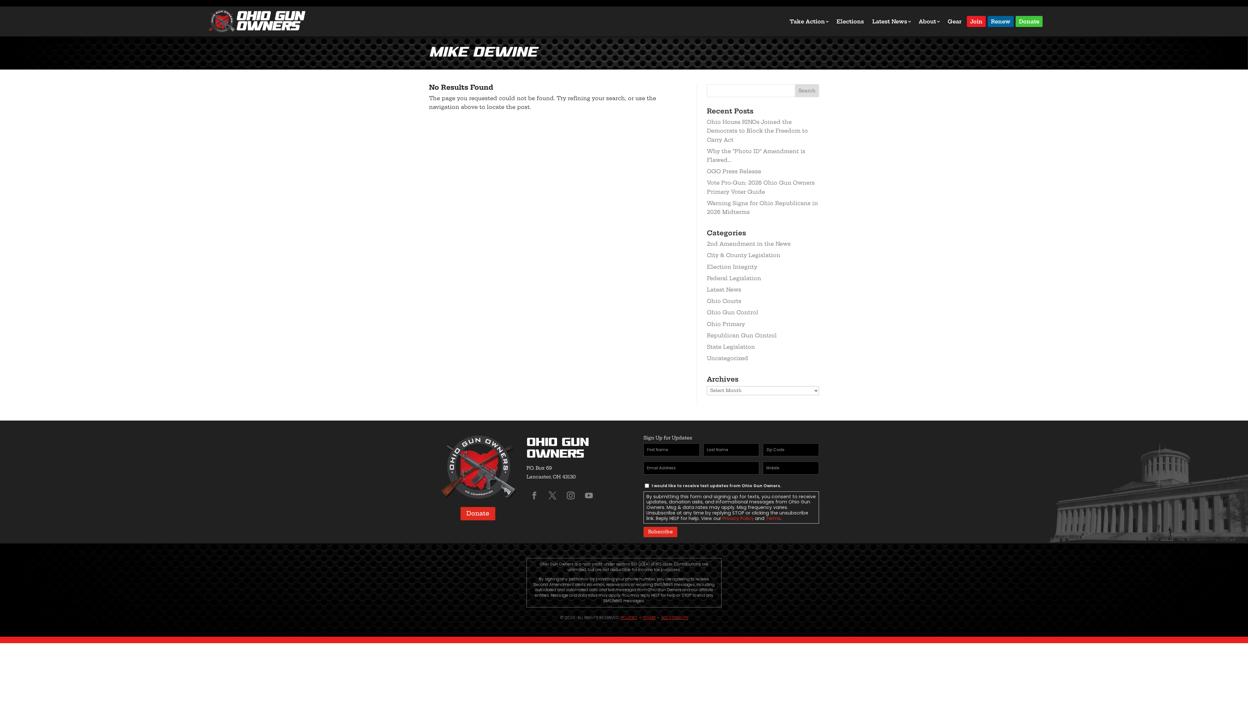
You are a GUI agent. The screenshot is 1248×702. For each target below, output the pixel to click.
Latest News (889, 21)
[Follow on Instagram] (570, 495)
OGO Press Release (734, 171)
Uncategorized (727, 358)
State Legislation (731, 347)
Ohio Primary (726, 324)
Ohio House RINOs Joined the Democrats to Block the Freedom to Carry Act (757, 131)
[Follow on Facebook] (534, 495)
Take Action (807, 21)
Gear (955, 21)
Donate (1029, 21)
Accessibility (674, 617)
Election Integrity (732, 267)
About (927, 21)
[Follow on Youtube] (589, 495)
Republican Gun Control (742, 335)
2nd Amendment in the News (749, 243)
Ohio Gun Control (732, 312)
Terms (773, 518)
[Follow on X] (552, 495)
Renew (1000, 21)
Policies (629, 617)
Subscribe (660, 532)
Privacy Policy (738, 518)
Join (976, 21)
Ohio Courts (724, 301)
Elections (850, 21)
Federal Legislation (734, 278)
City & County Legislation (743, 255)
